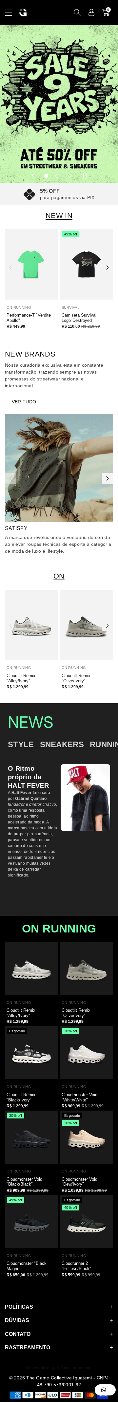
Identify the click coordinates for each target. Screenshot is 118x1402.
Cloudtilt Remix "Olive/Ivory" (76, 678)
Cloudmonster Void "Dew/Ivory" (79, 1182)
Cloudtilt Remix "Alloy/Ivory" (21, 678)
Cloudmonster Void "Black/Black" (24, 1182)
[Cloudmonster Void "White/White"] (86, 1052)
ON (59, 576)
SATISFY (16, 528)
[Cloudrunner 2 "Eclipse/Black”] (86, 1221)
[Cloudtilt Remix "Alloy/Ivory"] (31, 625)
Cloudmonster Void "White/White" (79, 1097)
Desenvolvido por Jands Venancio (58, 1368)
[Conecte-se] (91, 12)
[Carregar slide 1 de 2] (46, 175)
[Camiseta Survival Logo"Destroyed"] (86, 264)
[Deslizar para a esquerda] (10, 267)
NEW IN (59, 216)
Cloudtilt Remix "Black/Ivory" (21, 1097)
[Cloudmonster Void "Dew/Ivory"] (86, 1137)
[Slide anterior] (33, 176)
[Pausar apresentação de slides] (85, 176)
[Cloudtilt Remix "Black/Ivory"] (31, 1052)
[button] (11, 13)
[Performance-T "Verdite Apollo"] (31, 264)
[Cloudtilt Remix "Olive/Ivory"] (86, 625)
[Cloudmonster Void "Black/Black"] (31, 1137)
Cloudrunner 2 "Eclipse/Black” (76, 1266)
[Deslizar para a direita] (107, 267)
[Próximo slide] (70, 176)
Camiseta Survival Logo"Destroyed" (79, 318)
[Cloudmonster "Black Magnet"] (31, 1221)
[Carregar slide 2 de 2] (57, 175)
